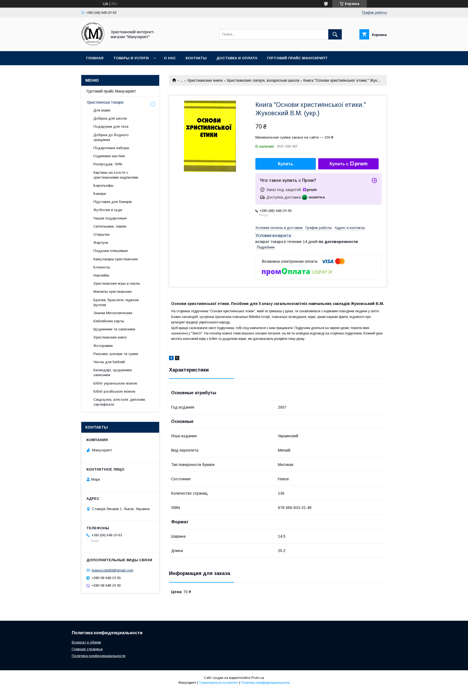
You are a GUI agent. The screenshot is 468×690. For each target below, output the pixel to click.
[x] (177, 359)
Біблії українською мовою (115, 383)
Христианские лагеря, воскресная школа (262, 80)
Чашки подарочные (109, 218)
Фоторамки (103, 346)
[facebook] (171, 359)
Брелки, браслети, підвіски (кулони (116, 302)
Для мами (101, 110)
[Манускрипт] (92, 44)
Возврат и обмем (86, 642)
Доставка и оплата (236, 58)
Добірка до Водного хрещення (111, 137)
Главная (94, 58)
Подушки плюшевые (110, 251)
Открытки (101, 234)
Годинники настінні (109, 156)
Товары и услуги (131, 58)
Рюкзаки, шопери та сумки (115, 354)
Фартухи (100, 243)
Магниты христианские (112, 292)
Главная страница (87, 649)
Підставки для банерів (112, 202)
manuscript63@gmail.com (112, 570)
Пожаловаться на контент (218, 683)
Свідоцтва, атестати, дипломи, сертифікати (119, 401)
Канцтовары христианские (115, 259)
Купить (285, 164)
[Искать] (335, 34)
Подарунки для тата (110, 126)
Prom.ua (257, 678)
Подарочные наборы (111, 148)
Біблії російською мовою (114, 391)
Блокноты (101, 267)
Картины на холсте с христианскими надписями (115, 174)
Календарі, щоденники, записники (112, 372)
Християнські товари (105, 102)
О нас (170, 58)
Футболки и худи (107, 210)
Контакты (196, 58)
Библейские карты (108, 321)
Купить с (339, 164)
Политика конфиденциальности (98, 656)
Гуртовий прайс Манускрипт (297, 58)
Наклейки (101, 275)
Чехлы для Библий (109, 362)
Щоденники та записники (114, 329)
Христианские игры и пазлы (116, 283)
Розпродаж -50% (107, 164)
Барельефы (103, 185)
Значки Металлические (112, 313)
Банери (99, 194)
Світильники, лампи (109, 226)
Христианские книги (205, 80)
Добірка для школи (110, 118)
